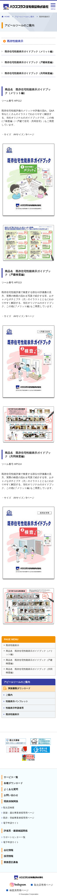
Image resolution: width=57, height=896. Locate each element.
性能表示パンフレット (17, 701)
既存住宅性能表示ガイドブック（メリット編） (30, 51)
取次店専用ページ (43, 884)
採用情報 (8, 856)
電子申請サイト (11, 823)
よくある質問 (11, 789)
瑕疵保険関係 (11, 801)
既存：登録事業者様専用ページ (18, 818)
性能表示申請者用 (15, 708)
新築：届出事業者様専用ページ (18, 813)
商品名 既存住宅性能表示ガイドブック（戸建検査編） (29, 662)
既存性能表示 (12, 645)
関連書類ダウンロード (19, 688)
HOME (7, 17)
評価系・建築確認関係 (16, 830)
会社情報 (8, 850)
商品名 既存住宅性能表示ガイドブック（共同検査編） (29, 671)
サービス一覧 (11, 777)
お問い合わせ (11, 795)
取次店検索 (8, 807)
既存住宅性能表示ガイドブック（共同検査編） (30, 73)
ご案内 (9, 695)
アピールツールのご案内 (24, 17)
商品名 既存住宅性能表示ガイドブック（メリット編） (29, 653)
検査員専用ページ (19, 890)
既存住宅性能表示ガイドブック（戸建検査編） (30, 62)
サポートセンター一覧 (14, 837)
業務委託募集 (11, 862)
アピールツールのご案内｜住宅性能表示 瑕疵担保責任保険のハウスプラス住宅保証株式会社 (26, 7)
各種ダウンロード (13, 783)
